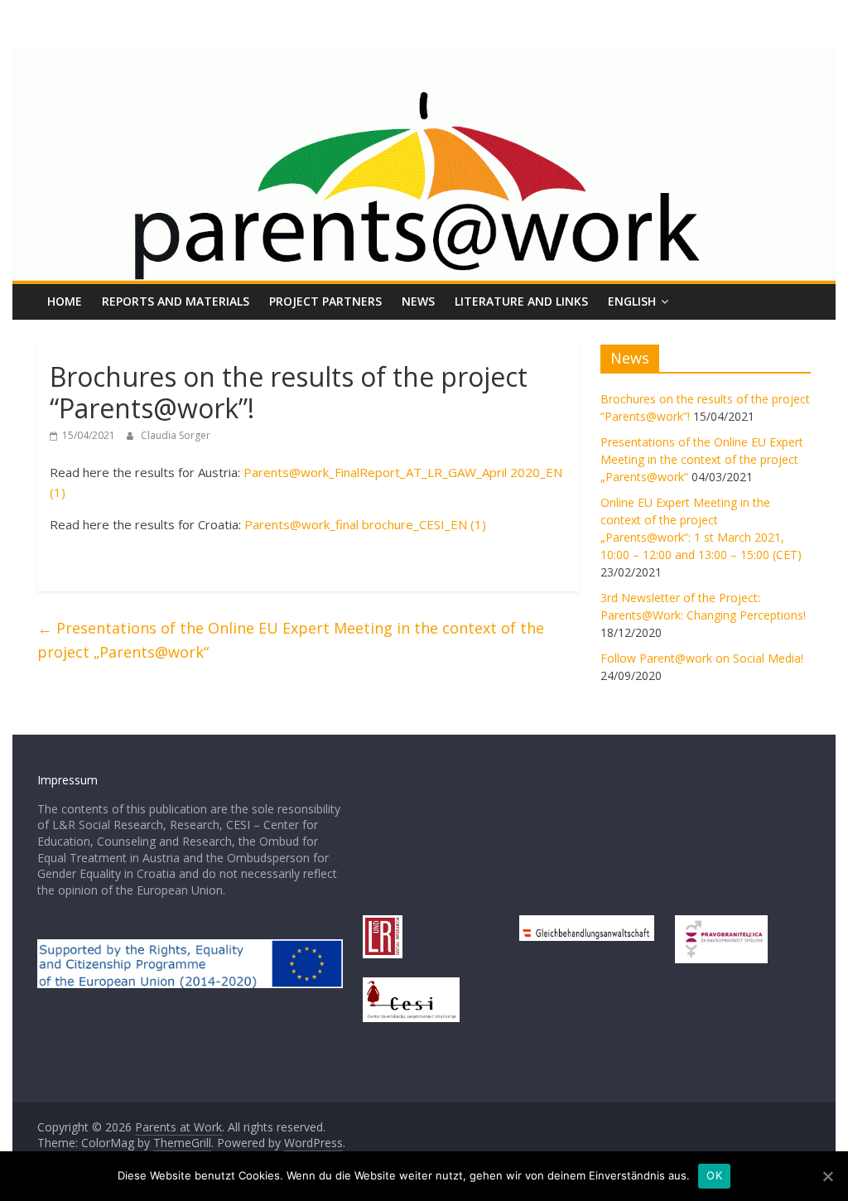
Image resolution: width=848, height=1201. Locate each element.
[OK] (827, 1176)
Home (64, 301)
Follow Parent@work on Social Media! (701, 658)
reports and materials (175, 301)
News (418, 301)
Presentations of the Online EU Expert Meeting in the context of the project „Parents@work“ (290, 640)
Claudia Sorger (175, 435)
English (632, 301)
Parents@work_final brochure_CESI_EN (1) (365, 524)
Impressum (67, 780)
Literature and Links (521, 301)
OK (714, 1175)
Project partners (325, 301)
